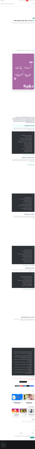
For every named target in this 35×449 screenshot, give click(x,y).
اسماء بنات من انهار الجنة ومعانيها (27, 265)
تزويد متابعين (3, 446)
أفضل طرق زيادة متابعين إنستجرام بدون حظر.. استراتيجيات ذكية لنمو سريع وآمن (18, 0)
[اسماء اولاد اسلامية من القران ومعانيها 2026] (31, 411)
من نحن (14, 3)
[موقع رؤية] (33, 3)
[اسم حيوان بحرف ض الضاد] (23, 411)
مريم (32, 50)
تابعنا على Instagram (23, 381)
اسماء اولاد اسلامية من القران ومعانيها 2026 (31, 414)
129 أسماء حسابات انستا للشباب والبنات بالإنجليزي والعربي (15, 414)
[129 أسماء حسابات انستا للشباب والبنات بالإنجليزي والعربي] (15, 411)
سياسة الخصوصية (11, 3)
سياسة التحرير (5, 3)
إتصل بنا (8, 3)
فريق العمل (2, 3)
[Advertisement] (23, 12)
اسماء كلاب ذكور (29, 376)
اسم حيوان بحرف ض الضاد (23, 414)
